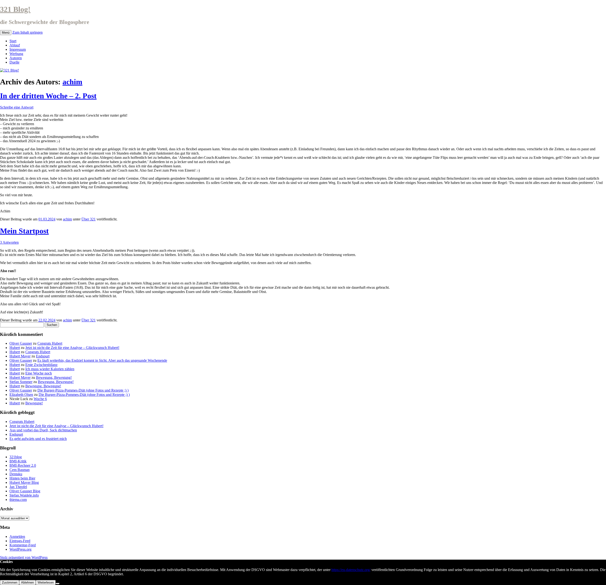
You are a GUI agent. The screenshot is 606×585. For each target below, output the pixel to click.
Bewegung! (34, 403)
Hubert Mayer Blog (24, 482)
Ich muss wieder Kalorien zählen (49, 369)
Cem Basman (19, 470)
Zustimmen (9, 582)
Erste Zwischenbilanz (41, 365)
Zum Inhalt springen (27, 32)
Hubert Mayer (20, 356)
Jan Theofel (18, 487)
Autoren (15, 58)
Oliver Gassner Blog (24, 491)
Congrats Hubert (49, 343)
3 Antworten (9, 242)
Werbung (16, 54)
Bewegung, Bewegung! (54, 377)
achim (72, 82)
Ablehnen (27, 582)
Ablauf (14, 45)
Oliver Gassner (20, 343)
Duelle (14, 62)
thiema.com (18, 500)
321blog (15, 457)
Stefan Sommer (20, 382)
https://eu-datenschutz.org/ (350, 570)
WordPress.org (20, 549)
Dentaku (15, 474)
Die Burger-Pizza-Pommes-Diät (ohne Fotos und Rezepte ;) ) (83, 390)
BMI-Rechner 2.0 (22, 465)
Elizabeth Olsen (21, 395)
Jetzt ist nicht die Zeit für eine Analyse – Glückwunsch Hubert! (72, 348)
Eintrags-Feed (19, 541)
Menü (5, 32)
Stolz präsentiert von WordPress (24, 557)
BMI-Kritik (18, 461)
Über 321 (88, 219)
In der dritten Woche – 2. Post (48, 95)
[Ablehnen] (57, 583)
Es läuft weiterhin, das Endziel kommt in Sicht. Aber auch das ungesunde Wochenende (102, 360)
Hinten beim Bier (22, 478)
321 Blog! (15, 9)
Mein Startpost (24, 231)
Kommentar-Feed (22, 545)
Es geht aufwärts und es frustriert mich (38, 439)
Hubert (14, 348)
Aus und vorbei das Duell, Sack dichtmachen (43, 430)
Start (12, 41)
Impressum (17, 49)
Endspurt (42, 356)
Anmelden (17, 537)
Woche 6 (40, 399)
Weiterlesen (46, 582)
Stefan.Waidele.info (24, 495)
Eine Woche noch (38, 373)
